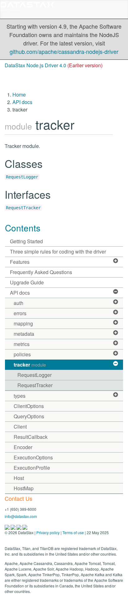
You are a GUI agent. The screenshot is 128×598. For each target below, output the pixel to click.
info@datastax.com (21, 516)
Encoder (23, 447)
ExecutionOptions (33, 457)
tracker (30, 364)
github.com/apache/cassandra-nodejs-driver (64, 51)
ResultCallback (31, 436)
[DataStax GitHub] (24, 526)
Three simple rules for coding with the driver (58, 251)
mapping (23, 323)
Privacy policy (48, 532)
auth (18, 302)
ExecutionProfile (32, 467)
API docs (22, 102)
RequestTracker (23, 207)
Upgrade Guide (27, 282)
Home (19, 94)
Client (20, 426)
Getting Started (26, 241)
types (19, 395)
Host (19, 478)
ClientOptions (29, 406)
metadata (24, 333)
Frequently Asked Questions (41, 272)
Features (20, 261)
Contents (22, 227)
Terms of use (73, 532)
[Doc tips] (13, 526)
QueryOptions (29, 416)
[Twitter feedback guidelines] (19, 526)
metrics (22, 344)
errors (20, 313)
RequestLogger (22, 176)
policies (22, 354)
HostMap (24, 488)
